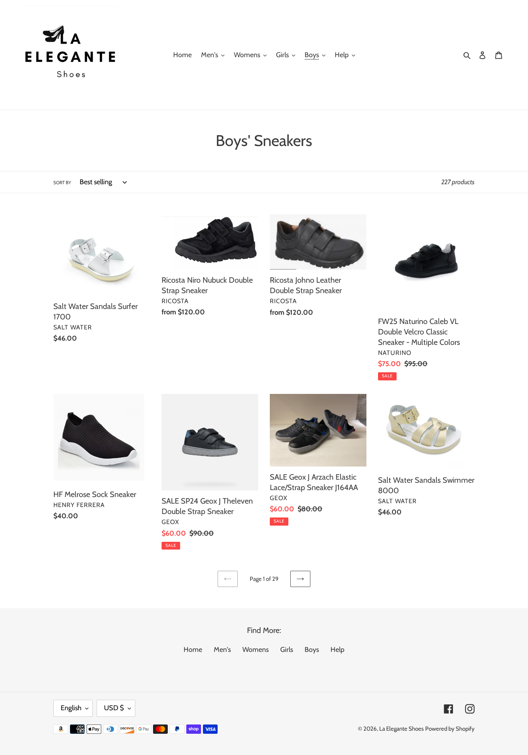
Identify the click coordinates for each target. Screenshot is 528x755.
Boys (312, 649)
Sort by (62, 182)
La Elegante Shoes (401, 728)
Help (337, 649)
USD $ (114, 708)
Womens (255, 649)
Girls (286, 649)
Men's (222, 649)
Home (193, 649)
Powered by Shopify (450, 728)
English (71, 708)
